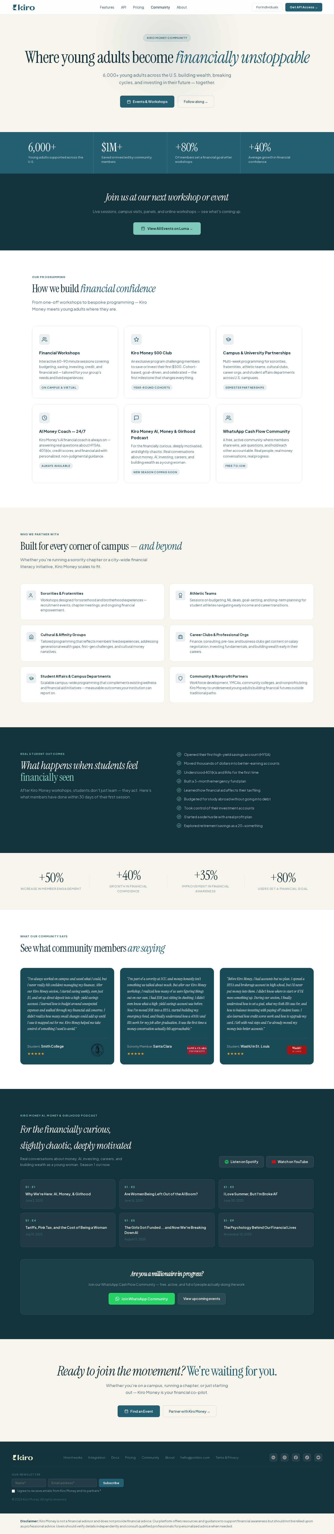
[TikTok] (307, 1457)
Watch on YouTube (293, 1162)
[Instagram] (285, 1457)
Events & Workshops (150, 101)
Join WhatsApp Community (144, 1299)
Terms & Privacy (227, 1457)
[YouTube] (318, 1457)
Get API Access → (304, 7)
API (123, 7)
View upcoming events (201, 1299)
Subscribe (111, 1483)
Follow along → (196, 101)
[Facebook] (296, 1457)
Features (107, 7)
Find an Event (141, 1411)
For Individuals (267, 7)
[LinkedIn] (273, 1457)
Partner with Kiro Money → (189, 1411)
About (182, 7)
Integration (96, 1457)
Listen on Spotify (244, 1162)
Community (160, 7)
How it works (73, 1457)
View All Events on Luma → (170, 228)
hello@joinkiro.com (195, 1457)
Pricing (138, 7)
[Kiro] (23, 7)
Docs (115, 1457)
